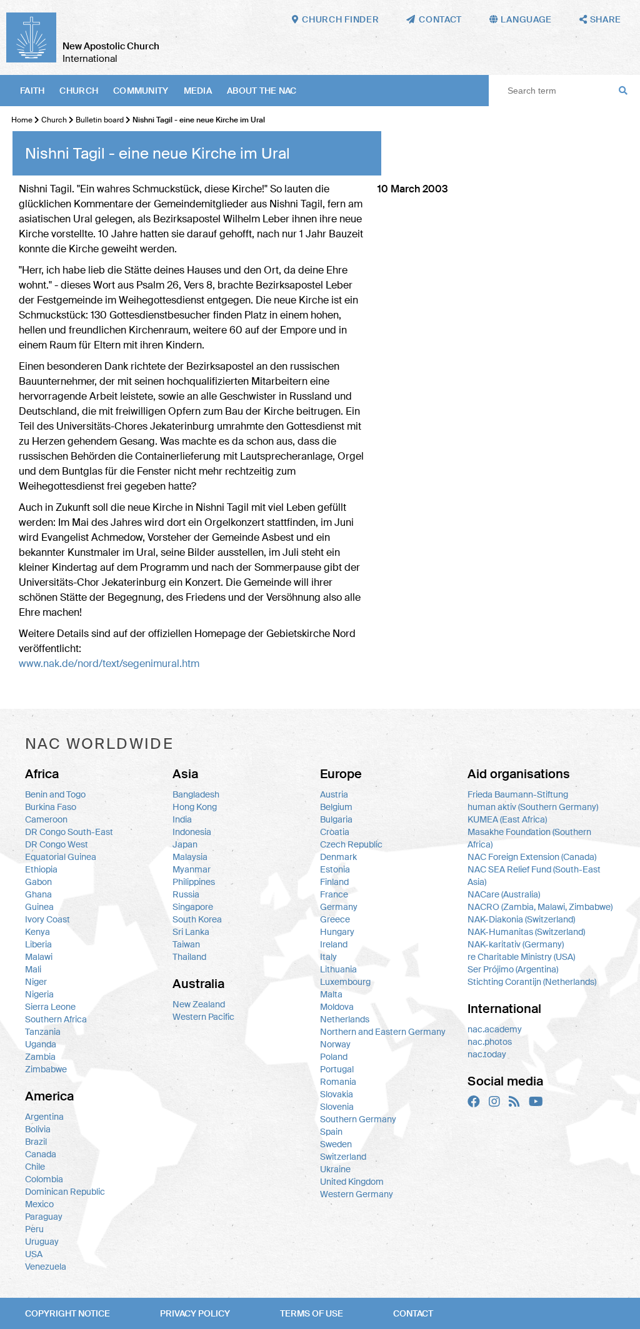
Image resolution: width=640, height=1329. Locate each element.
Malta (331, 994)
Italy (328, 956)
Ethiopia (41, 869)
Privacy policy (195, 1313)
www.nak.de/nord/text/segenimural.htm (109, 663)
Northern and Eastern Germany (383, 1031)
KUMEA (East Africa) (507, 819)
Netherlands (344, 1019)
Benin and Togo (55, 794)
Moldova (337, 1006)
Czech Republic (351, 844)
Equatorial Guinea (60, 856)
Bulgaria (336, 819)
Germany (339, 906)
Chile (35, 1166)
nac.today (487, 1054)
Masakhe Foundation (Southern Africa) (529, 838)
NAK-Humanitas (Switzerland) (526, 931)
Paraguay (43, 1216)
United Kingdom (352, 1181)
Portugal (337, 1069)
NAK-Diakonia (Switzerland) (521, 919)
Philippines (193, 881)
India (182, 819)
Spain (331, 1131)
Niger (36, 981)
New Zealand (198, 1004)
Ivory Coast (47, 919)
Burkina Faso (50, 807)
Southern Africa (56, 1019)
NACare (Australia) (504, 894)
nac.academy (495, 1029)
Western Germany (356, 1194)
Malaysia (190, 856)
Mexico (39, 1204)
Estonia (335, 869)
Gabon (38, 881)
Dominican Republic (65, 1191)
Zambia (40, 1056)
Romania (338, 1081)
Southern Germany (358, 1119)
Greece (335, 919)
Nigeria (39, 994)
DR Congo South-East (69, 831)
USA (33, 1254)
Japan (185, 844)
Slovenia (337, 1106)
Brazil (36, 1141)
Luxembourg (345, 981)
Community (141, 90)
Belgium (336, 807)
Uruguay (42, 1241)
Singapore (192, 906)
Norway (335, 1044)
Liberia (38, 944)
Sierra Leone (50, 1006)
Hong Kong (194, 807)
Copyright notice (67, 1313)
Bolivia (38, 1129)
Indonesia (191, 831)
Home (21, 120)
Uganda (40, 1044)
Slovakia (336, 1094)
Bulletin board (100, 120)
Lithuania (338, 969)
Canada (40, 1154)
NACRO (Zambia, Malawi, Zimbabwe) (540, 906)
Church (78, 90)
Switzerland (343, 1156)
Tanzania (43, 1031)
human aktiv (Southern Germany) (533, 807)
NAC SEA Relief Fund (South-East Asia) (534, 875)
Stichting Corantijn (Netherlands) (532, 981)
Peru (34, 1229)
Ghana (38, 894)
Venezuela (45, 1266)
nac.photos (490, 1041)
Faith (32, 90)
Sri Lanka (190, 931)
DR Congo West (56, 844)
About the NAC (262, 90)
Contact (413, 1313)
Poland (334, 1056)
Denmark (338, 856)
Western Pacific (203, 1016)
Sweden (336, 1144)
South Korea (197, 919)
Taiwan (186, 944)
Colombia (44, 1179)
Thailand (189, 956)
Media (198, 90)
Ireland (334, 944)
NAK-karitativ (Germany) (516, 944)
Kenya (37, 931)
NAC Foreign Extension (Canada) (532, 856)
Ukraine (335, 1169)
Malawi (38, 956)
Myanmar (191, 869)
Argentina (44, 1116)
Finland (334, 881)
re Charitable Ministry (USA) (521, 956)
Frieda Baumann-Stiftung (518, 794)
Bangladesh (195, 794)
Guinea (39, 906)
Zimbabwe (46, 1069)
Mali (33, 969)
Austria (334, 794)
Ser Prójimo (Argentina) (513, 969)
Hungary (337, 931)
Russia (185, 894)
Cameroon (46, 819)
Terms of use (311, 1313)
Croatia (334, 831)
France (334, 894)
